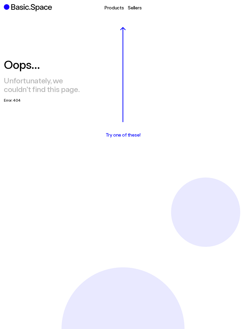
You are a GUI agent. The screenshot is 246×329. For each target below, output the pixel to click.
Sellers (135, 7)
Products (114, 7)
